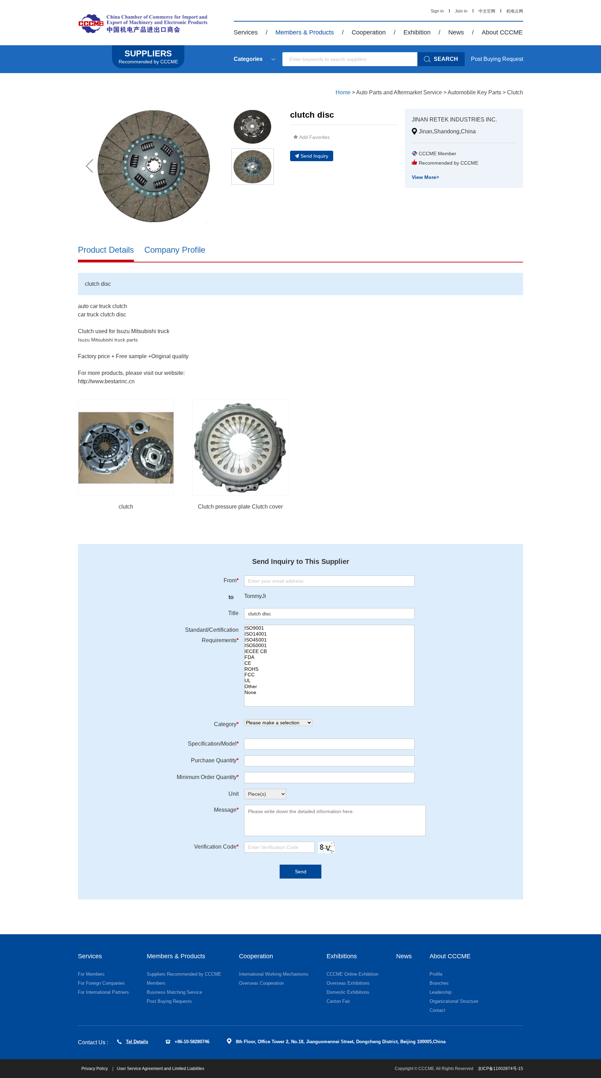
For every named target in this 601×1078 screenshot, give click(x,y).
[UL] (329, 681)
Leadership (440, 992)
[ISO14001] (329, 634)
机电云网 (514, 11)
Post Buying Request (497, 59)
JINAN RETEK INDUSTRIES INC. (454, 120)
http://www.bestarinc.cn (106, 381)
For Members (91, 974)
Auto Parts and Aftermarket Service (399, 92)
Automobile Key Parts (474, 92)
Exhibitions (342, 956)
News (456, 32)
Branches (439, 983)
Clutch (515, 92)
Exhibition (417, 32)
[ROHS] (329, 669)
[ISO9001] (329, 628)
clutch (126, 507)
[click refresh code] (325, 847)
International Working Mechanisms (273, 974)
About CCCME (502, 32)
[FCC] (329, 675)
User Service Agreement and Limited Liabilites (160, 1068)
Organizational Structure (454, 1001)
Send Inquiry (314, 156)
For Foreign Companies (101, 983)
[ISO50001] (329, 645)
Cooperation (369, 32)
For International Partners (103, 992)
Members (156, 983)
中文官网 (487, 11)
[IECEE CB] (329, 651)
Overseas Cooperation (261, 983)
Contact (437, 1010)
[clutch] (126, 448)
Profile (436, 974)
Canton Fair (338, 1001)
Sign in (437, 11)
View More (425, 177)
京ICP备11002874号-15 (500, 1068)
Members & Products (304, 32)
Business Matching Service (174, 992)
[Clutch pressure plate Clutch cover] (240, 448)
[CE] (329, 663)
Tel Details (137, 1041)
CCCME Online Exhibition (352, 974)
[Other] (329, 687)
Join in (461, 11)
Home (343, 92)
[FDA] (329, 657)
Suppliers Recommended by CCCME (184, 974)
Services (246, 32)
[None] (329, 692)
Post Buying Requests (169, 1001)
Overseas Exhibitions (348, 983)
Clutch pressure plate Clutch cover (240, 507)
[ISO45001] (329, 640)
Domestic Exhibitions (348, 992)
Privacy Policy (95, 1068)
